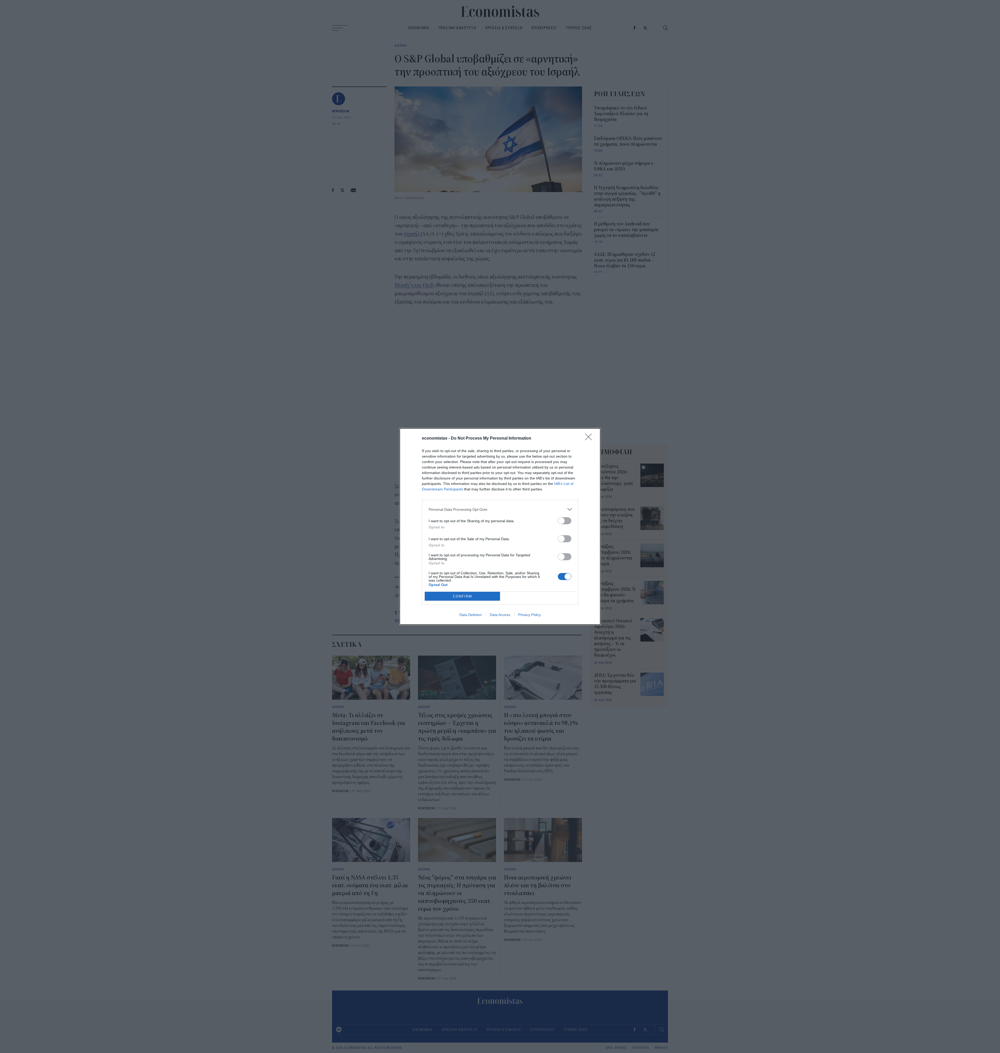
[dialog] (500, 526)
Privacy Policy (529, 615)
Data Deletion (470, 615)
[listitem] (500, 509)
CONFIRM (462, 596)
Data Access (500, 615)
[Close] (590, 439)
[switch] (564, 520)
